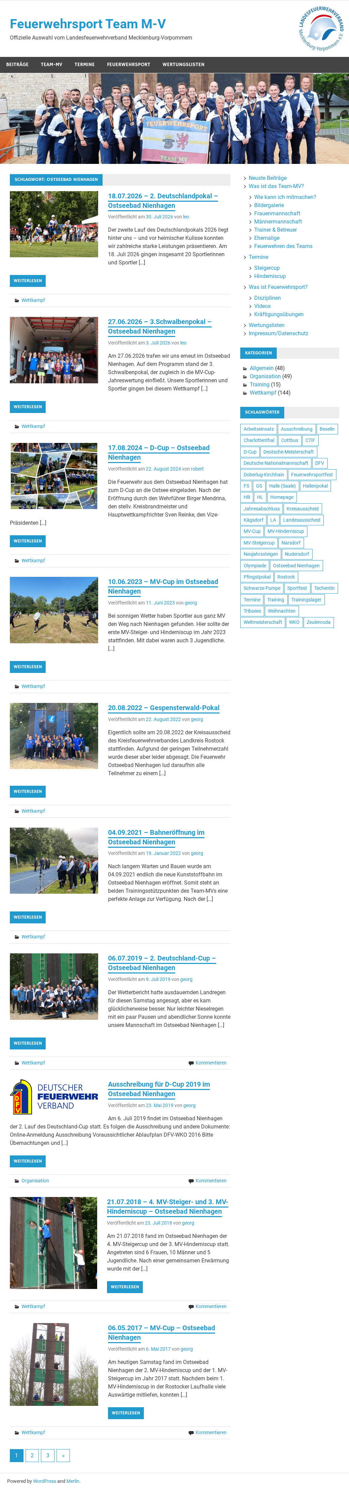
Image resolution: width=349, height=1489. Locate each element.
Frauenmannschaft (277, 213)
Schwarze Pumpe (262, 588)
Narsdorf (291, 543)
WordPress (44, 1481)
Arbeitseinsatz (259, 429)
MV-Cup (252, 531)
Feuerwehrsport (128, 64)
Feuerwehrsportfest (312, 474)
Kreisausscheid (303, 508)
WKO (294, 622)
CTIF (310, 440)
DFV (319, 463)
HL (260, 497)
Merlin (72, 1481)
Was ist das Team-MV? (276, 186)
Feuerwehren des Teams (283, 246)
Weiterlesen (28, 281)
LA (273, 520)
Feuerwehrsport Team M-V (88, 23)
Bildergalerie (269, 205)
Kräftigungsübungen (279, 314)
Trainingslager (306, 599)
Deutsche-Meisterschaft (288, 452)
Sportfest (297, 588)
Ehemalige (266, 238)
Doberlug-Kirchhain (264, 474)
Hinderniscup (270, 276)
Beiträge (17, 64)
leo (186, 216)
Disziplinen (267, 298)
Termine (85, 64)
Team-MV (51, 64)
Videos (262, 306)
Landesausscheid (301, 520)
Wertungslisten (183, 64)
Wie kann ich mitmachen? (285, 197)
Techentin (324, 588)
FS (246, 486)
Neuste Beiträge (268, 178)
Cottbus (289, 440)
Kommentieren (211, 1062)
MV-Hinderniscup (286, 531)
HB (247, 497)
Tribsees (252, 611)
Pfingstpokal (257, 577)
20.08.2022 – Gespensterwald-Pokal (163, 708)
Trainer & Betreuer (275, 230)
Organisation (35, 1180)
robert (197, 469)
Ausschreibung (297, 429)
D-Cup (250, 452)
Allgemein (262, 368)
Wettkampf (33, 300)
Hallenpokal (315, 486)
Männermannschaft (278, 221)
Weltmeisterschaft (263, 622)
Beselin (327, 429)
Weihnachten (281, 611)
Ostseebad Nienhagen (296, 565)
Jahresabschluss (262, 508)
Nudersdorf (297, 554)
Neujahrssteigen (261, 554)
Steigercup (267, 268)
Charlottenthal (259, 440)
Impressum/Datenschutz (278, 333)
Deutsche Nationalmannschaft (276, 463)
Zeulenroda (319, 622)
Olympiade (255, 565)
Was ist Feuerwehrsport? (278, 287)
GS (259, 486)
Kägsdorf (253, 520)
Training (260, 384)
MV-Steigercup (259, 543)
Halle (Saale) (282, 486)
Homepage (281, 497)
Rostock (286, 577)
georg (191, 602)
